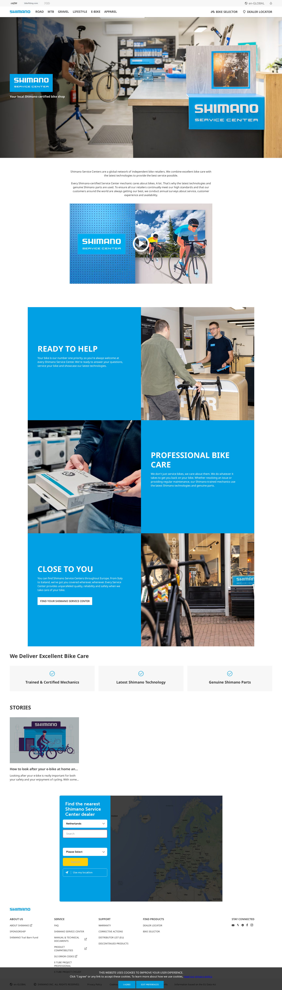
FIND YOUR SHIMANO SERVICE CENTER (65, 601)
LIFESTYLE (80, 12)
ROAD (39, 12)
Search (75, 862)
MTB (51, 12)
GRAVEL (63, 12)
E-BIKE (95, 12)
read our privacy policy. (198, 976)
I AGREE (127, 984)
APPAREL (110, 12)
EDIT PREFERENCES (150, 984)
